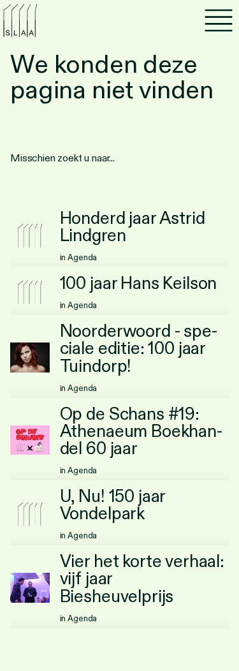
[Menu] (218, 20)
